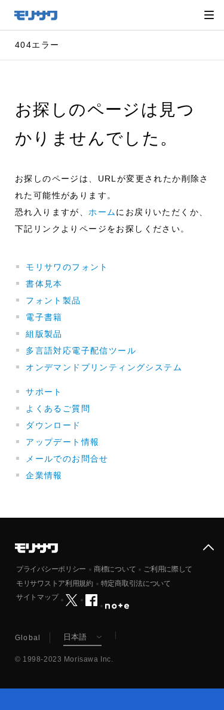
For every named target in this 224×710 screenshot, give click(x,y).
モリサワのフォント (67, 267)
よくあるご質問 (58, 408)
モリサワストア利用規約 (54, 583)
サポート (44, 392)
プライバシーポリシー (51, 569)
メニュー (209, 15)
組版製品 (44, 334)
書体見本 (44, 283)
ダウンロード (53, 425)
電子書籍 (44, 317)
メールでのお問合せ (67, 458)
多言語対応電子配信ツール (81, 350)
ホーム (102, 212)
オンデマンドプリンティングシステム (104, 367)
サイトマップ (37, 597)
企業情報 (44, 475)
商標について (115, 569)
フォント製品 (53, 300)
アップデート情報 (62, 442)
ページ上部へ (208, 547)
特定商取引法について (136, 583)
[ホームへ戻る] (41, 15)
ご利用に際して (167, 569)
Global (28, 638)
